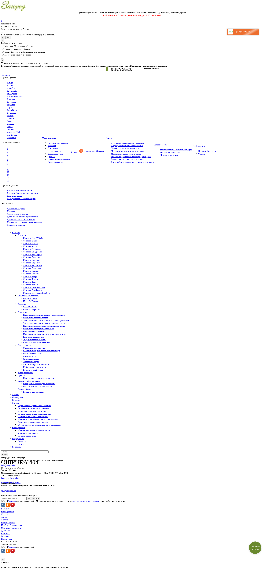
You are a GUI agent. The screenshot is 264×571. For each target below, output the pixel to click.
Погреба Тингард (31, 301)
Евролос (11, 104)
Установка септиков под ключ (125, 148)
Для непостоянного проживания (22, 216)
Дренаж (51, 156)
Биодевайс (12, 91)
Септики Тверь (30, 276)
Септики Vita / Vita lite (33, 238)
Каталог (16, 232)
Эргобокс (11, 137)
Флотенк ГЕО (13, 132)
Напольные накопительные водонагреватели (44, 315)
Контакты (212, 151)
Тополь (10, 129)
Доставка (5, 530)
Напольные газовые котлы (35, 331)
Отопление (53, 148)
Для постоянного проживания (21, 219)
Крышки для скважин (33, 392)
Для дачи (11, 211)
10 (8, 169)
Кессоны (52, 145)
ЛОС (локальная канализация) (21, 198)
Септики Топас (30, 282)
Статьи (201, 153)
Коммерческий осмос (33, 370)
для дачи (95, 501)
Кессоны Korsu (30, 306)
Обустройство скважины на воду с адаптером (132, 162)
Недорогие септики (16, 225)
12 (8, 172)
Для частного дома (16, 208)
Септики (6, 75)
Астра (10, 85)
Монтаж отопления (169, 155)
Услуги (109, 138)
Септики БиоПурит (32, 254)
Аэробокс (11, 88)
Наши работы (161, 144)
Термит (10, 124)
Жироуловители (55, 153)
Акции (74, 152)
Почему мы (90, 151)
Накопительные (14, 195)
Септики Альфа (30, 243)
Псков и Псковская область (17, 49)
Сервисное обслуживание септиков (127, 142)
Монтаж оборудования (11, 528)
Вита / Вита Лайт (15, 96)
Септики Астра (30, 246)
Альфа (10, 82)
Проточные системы (32, 353)
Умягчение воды (31, 361)
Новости (202, 151)
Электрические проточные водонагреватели (44, 323)
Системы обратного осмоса (36, 364)
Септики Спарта (31, 273)
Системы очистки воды (34, 348)
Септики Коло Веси (32, 265)
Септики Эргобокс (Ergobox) (36, 293)
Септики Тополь (31, 284)
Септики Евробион (32, 260)
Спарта (10, 118)
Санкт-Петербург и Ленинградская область (24, 52)
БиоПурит (12, 93)
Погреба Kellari (30, 298)
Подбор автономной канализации (127, 145)
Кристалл (11, 113)
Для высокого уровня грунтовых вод (24, 222)
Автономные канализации (19, 190)
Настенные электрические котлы (38, 328)
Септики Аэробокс (32, 249)
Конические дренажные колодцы (38, 378)
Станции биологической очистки (22, 193)
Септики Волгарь (31, 257)
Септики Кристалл (32, 268)
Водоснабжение (55, 162)
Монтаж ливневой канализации (126, 153)
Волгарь (11, 99)
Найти (4, 455)
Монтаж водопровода (170, 152)
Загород (12, 501)
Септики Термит (31, 279)
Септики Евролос (31, 262)
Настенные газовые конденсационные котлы (44, 326)
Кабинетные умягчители (34, 367)
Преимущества (8, 522)
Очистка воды (54, 151)
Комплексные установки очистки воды (41, 350)
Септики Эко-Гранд (32, 290)
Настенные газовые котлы (35, 317)
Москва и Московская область (18, 46)
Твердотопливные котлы (34, 339)
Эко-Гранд (12, 135)
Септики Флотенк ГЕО (34, 287)
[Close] (2, 58)
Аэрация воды (30, 356)
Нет (8, 38)
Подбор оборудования (11, 525)
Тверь (9, 121)
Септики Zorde (30, 240)
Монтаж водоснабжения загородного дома (131, 156)
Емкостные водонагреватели (36, 342)
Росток (10, 115)
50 (8, 180)
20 (8, 177)
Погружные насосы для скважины (39, 383)
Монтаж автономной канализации (176, 149)
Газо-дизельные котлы (33, 337)
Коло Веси (12, 110)
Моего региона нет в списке (17, 54)
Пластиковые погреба (58, 142)
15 (8, 175)
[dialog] (132, 66)
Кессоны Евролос (31, 309)
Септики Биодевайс (32, 251)
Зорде (9, 107)
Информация (199, 146)
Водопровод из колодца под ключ (127, 159)
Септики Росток (30, 271)
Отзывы (100, 151)
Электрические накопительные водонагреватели (46, 320)
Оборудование (49, 138)
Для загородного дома (17, 214)
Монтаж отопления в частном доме (127, 151)
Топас (10, 126)
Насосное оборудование (59, 159)
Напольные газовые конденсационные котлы (44, 334)
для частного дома (81, 501)
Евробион (11, 102)
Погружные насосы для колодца (38, 386)
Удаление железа (31, 359)
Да (3, 38)
